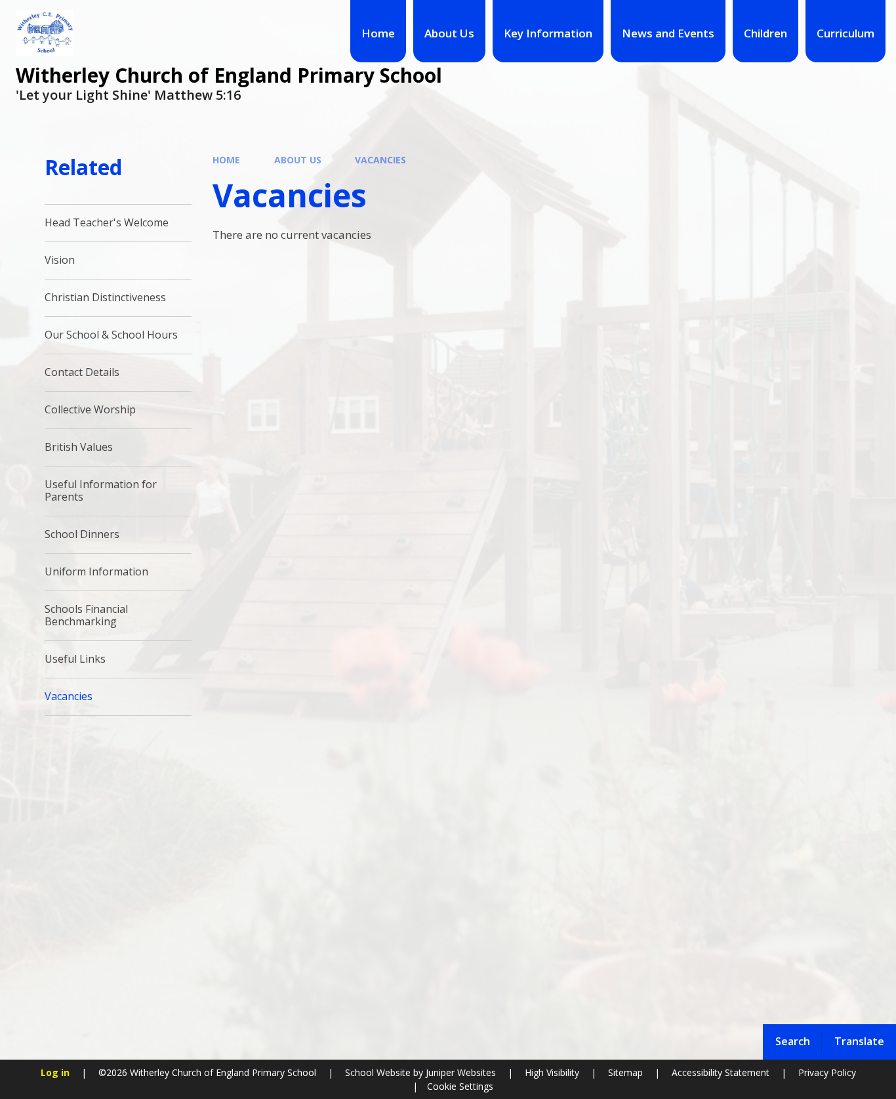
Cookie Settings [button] (460, 1086)
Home (226, 160)
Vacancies (380, 160)
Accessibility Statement (720, 1072)
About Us (297, 160)
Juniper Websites (459, 1072)
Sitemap (625, 1072)
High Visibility (552, 1072)
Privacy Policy (827, 1072)
